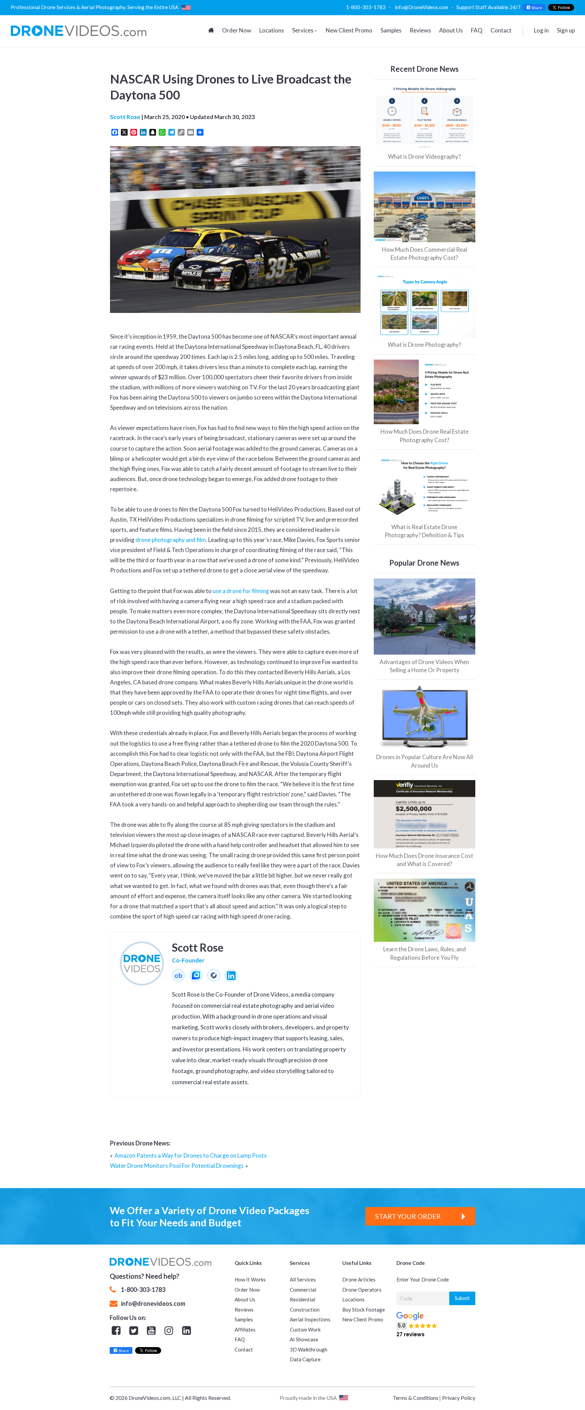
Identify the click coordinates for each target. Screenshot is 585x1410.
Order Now (236, 30)
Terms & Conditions (415, 1397)
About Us (451, 30)
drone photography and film (170, 539)
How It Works (250, 1279)
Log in (541, 30)
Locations (271, 30)
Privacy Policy (458, 1397)
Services (302, 30)
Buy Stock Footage (363, 1309)
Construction (305, 1309)
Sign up (566, 30)
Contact (501, 30)
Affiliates (245, 1329)
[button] (457, 1322)
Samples (391, 30)
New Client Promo (349, 30)
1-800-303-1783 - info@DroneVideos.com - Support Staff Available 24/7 (434, 7)
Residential (302, 1299)
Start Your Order (408, 1216)
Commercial (303, 1290)
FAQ (476, 30)
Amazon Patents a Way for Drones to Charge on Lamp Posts (190, 1155)
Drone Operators (362, 1290)
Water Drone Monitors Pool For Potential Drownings (177, 1165)
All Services (303, 1279)
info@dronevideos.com (153, 1303)
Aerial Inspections (310, 1319)
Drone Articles (358, 1279)
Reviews (420, 30)
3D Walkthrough (308, 1349)
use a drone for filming (241, 590)
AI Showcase (304, 1339)
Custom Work (305, 1329)
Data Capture (305, 1359)
